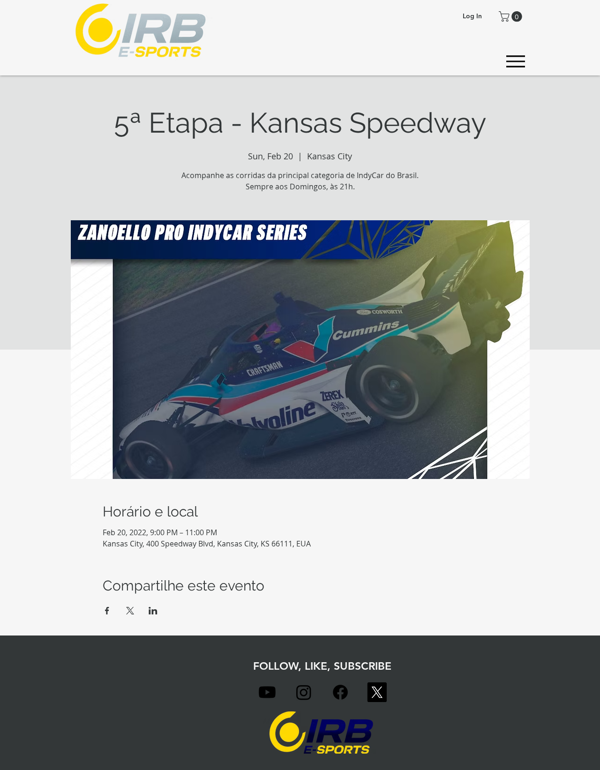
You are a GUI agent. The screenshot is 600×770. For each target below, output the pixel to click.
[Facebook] (340, 692)
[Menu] (515, 61)
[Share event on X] (130, 610)
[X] (377, 692)
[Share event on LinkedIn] (153, 610)
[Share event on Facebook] (107, 610)
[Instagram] (304, 692)
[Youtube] (267, 692)
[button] (512, 16)
